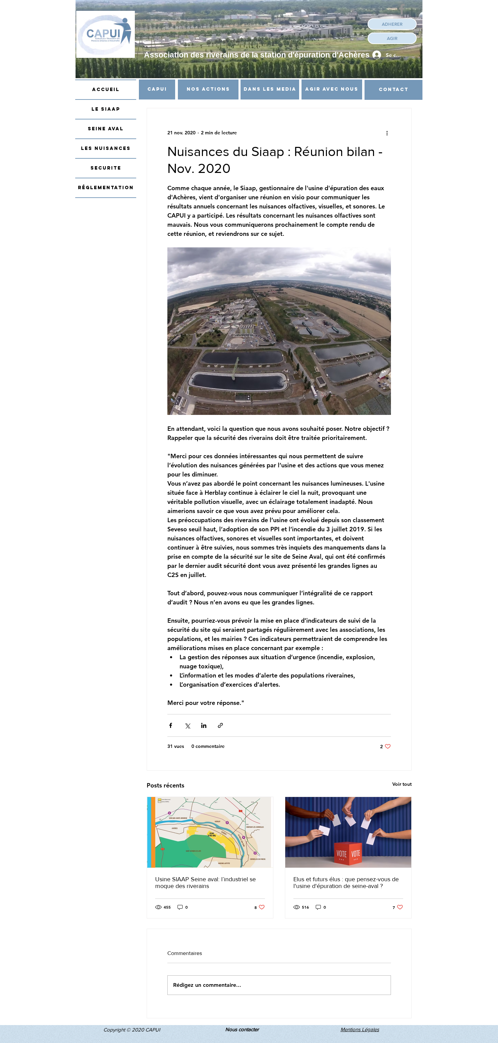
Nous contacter (242, 1029)
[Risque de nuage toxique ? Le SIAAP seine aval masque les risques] (210, 832)
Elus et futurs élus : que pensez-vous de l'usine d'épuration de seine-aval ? (346, 882)
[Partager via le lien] (220, 725)
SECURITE (105, 168)
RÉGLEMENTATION (106, 188)
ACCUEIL (106, 89)
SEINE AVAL (106, 129)
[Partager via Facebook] (170, 725)
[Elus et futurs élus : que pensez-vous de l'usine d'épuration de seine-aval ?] (348, 832)
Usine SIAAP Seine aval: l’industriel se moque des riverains (205, 882)
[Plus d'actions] (387, 133)
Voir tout (402, 784)
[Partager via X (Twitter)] (187, 725)
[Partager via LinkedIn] (204, 725)
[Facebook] (402, 9)
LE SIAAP (105, 109)
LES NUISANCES (106, 148)
